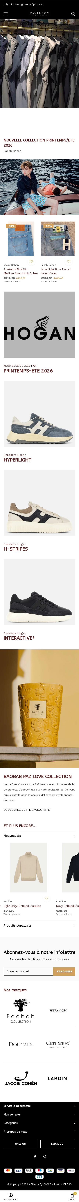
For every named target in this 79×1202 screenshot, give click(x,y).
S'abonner (64, 971)
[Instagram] (44, 1157)
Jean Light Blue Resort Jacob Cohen (56, 271)
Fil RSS (67, 1184)
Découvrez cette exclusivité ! (27, 809)
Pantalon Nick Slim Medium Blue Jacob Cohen (21, 271)
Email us (57, 1143)
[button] (5, 14)
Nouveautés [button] (12, 836)
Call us (20, 1143)
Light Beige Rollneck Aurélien (22, 906)
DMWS (47, 1184)
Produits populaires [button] (17, 925)
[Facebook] (35, 1157)
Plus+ (57, 1184)
